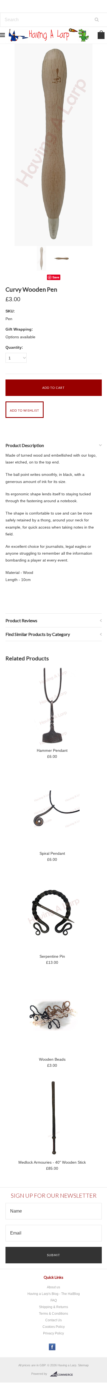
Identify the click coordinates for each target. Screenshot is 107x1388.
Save (55, 277)
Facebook (52, 1347)
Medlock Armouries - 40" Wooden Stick (52, 1162)
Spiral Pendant (52, 853)
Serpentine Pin (52, 956)
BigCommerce (63, 1374)
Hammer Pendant (52, 750)
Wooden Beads (52, 1059)
